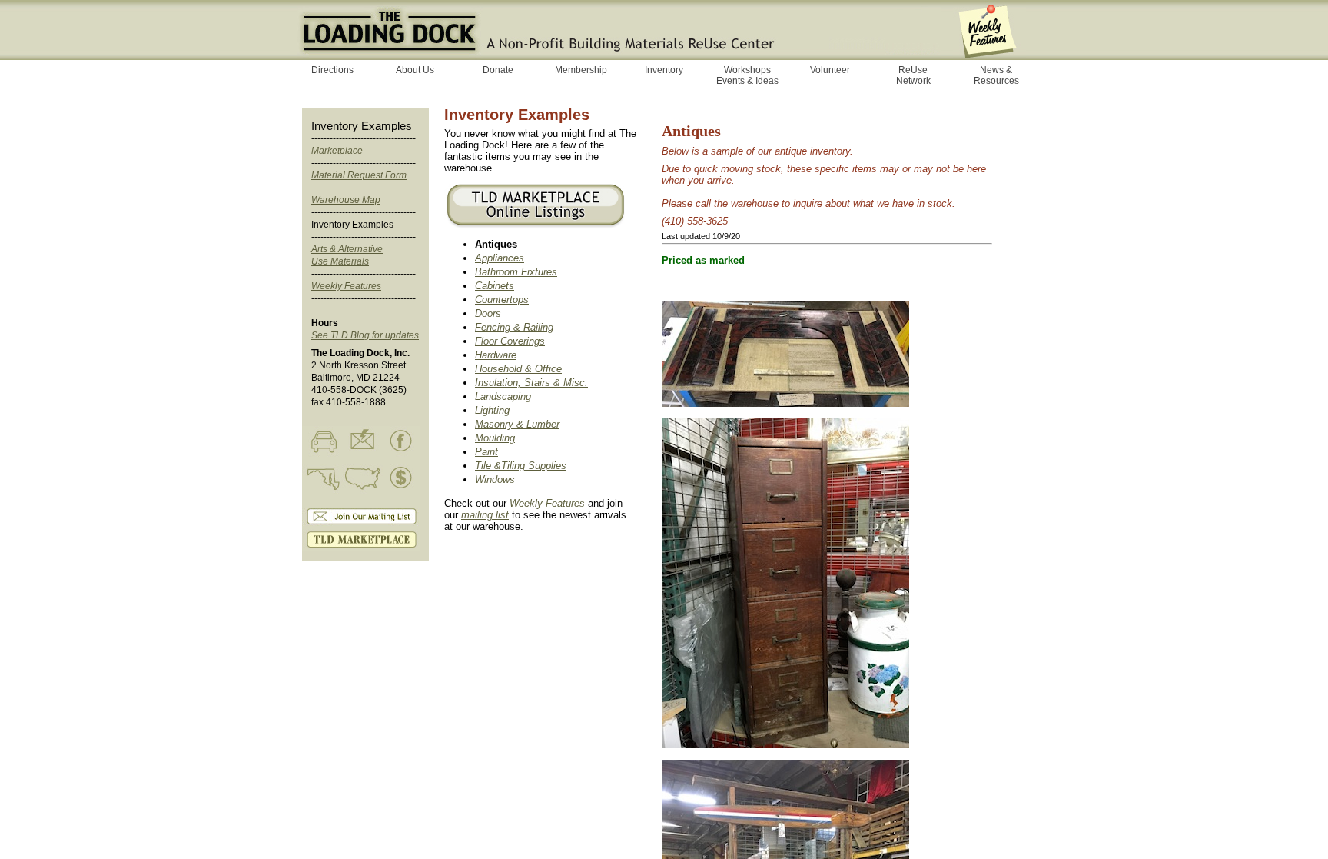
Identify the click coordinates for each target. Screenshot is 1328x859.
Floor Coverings (510, 341)
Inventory (664, 70)
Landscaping (503, 396)
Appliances (499, 258)
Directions (332, 70)
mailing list (485, 515)
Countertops (502, 299)
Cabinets (494, 285)
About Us (415, 70)
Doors (488, 313)
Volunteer (830, 70)
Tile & (488, 465)
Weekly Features (346, 286)
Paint (486, 452)
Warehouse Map (345, 200)
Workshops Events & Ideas (747, 75)
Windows (495, 479)
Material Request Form (359, 175)
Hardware (495, 355)
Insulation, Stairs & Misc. (531, 382)
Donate (498, 70)
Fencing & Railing (514, 327)
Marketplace (337, 150)
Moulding (495, 438)
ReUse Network (913, 75)
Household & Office (518, 369)
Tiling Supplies (533, 465)
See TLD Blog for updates (365, 335)
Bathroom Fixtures (516, 272)
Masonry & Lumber (517, 424)
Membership (581, 70)
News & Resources (996, 75)
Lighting (492, 410)
